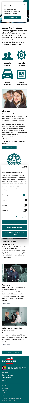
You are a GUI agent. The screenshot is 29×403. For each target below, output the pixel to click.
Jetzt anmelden (12, 17)
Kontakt (4, 386)
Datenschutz (5, 388)
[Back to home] (14, 360)
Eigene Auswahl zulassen (14, 227)
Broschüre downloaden (12, 352)
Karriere (4, 380)
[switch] (25, 200)
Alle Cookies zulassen (14, 222)
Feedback (4, 393)
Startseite (5, 372)
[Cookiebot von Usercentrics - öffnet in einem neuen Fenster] (20, 167)
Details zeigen (20, 217)
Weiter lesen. (9, 147)
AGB (3, 395)
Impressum (5, 390)
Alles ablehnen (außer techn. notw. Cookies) (14, 233)
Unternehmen (6, 377)
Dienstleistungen (7, 375)
